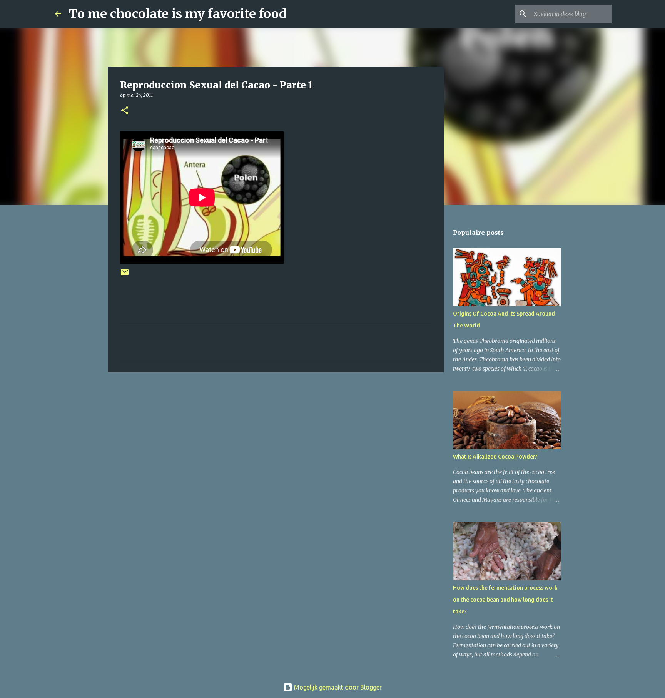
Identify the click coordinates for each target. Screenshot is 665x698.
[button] (124, 111)
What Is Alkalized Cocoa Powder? (495, 457)
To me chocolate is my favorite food (178, 14)
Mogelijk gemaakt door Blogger (337, 687)
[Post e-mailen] (124, 275)
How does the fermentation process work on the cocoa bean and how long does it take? (505, 600)
